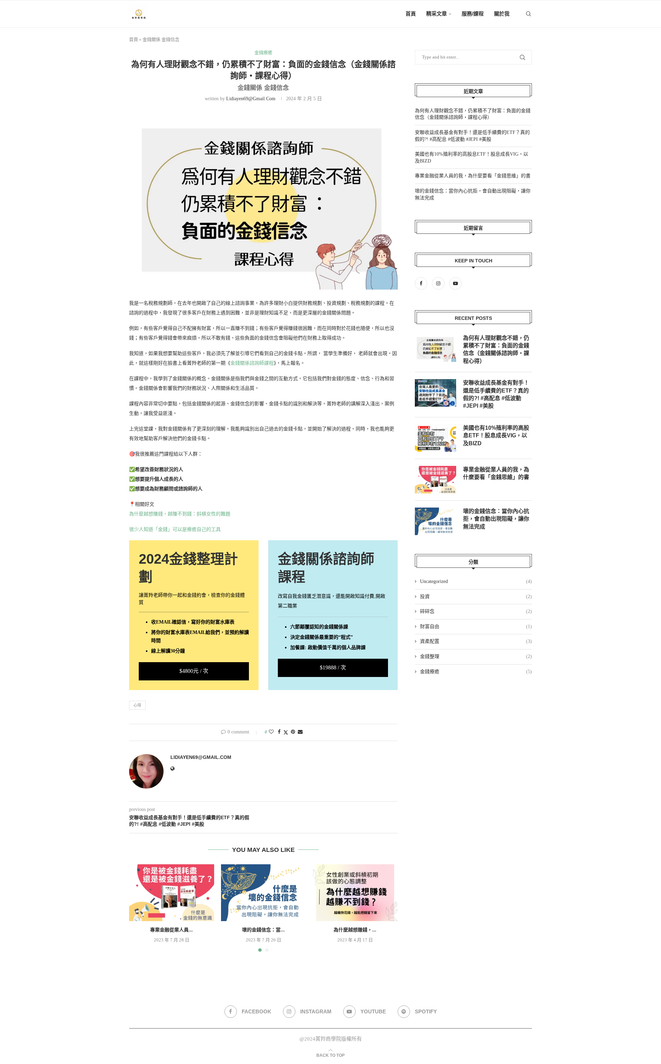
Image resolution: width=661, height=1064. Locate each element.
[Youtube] (455, 283)
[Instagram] (439, 283)
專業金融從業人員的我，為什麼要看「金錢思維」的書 (473, 175)
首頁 (411, 14)
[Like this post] (271, 732)
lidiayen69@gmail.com (250, 98)
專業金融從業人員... (171, 930)
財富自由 (476, 626)
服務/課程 (473, 14)
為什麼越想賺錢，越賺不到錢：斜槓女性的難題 (179, 514)
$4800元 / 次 (193, 671)
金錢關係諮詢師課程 (252, 363)
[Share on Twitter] (285, 732)
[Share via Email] (300, 732)
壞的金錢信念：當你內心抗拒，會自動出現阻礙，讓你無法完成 (496, 519)
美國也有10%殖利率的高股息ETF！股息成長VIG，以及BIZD (496, 435)
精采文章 (436, 14)
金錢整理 (476, 656)
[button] (138, 908)
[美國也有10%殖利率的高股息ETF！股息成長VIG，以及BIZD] (435, 438)
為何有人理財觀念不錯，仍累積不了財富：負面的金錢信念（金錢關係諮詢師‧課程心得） (496, 349)
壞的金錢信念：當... (263, 930)
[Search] (528, 13)
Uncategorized (476, 581)
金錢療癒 (476, 671)
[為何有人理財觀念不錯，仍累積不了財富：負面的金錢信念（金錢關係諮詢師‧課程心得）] (435, 348)
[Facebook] (422, 283)
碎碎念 (476, 611)
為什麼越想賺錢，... (355, 930)
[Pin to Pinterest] (293, 732)
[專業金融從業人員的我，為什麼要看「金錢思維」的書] (171, 892)
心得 (137, 705)
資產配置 (476, 641)
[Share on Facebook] (279, 732)
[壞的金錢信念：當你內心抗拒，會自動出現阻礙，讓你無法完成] (263, 892)
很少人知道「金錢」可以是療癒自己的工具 (175, 529)
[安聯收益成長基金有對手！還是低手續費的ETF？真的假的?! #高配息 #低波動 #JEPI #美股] (435, 393)
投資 (476, 596)
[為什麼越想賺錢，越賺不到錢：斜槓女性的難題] (355, 892)
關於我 (502, 14)
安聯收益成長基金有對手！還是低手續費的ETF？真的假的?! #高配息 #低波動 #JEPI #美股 (496, 394)
